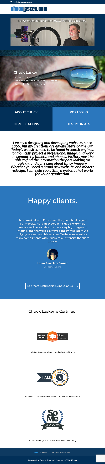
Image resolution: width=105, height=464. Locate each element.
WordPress (71, 460)
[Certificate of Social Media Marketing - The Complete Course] (52, 433)
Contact (43, 452)
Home (35, 452)
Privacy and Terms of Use (60, 452)
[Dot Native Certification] (52, 389)
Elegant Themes (47, 460)
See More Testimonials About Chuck (50, 285)
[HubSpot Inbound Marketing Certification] (52, 348)
